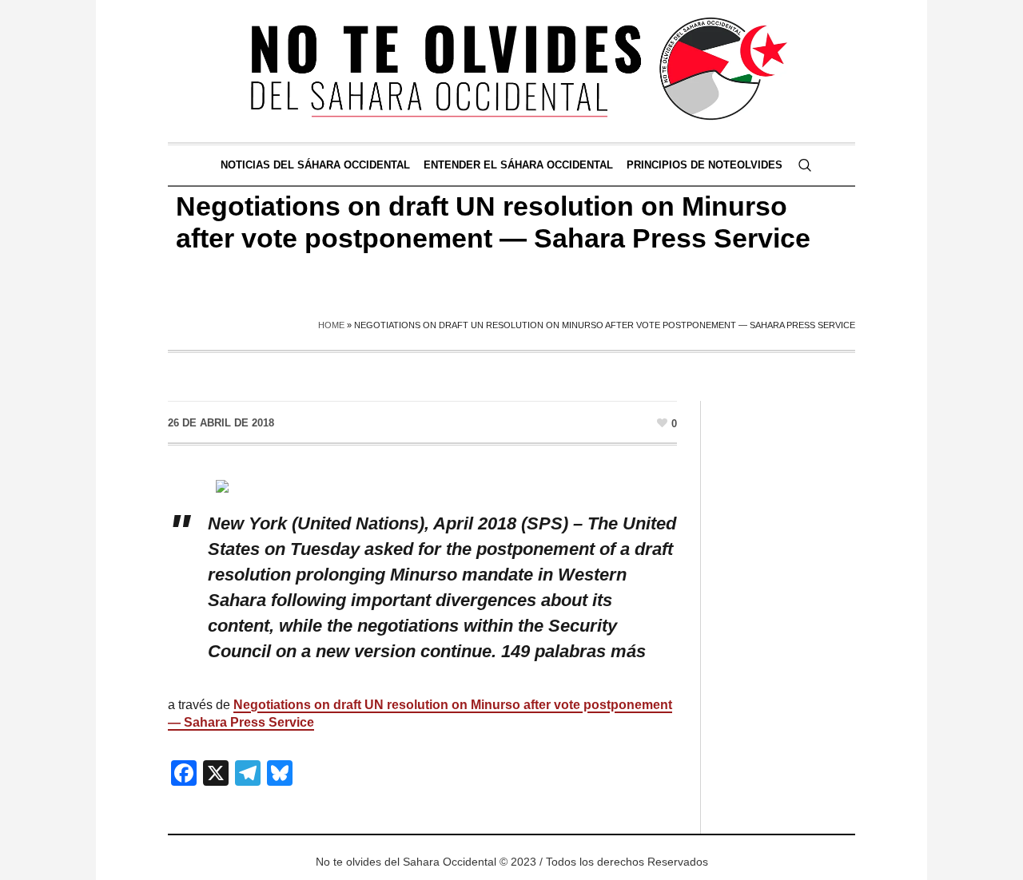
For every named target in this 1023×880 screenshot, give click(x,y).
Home (331, 325)
